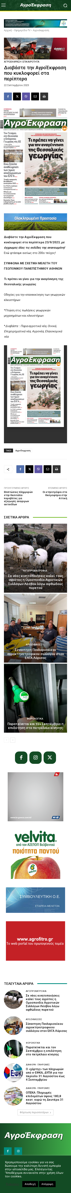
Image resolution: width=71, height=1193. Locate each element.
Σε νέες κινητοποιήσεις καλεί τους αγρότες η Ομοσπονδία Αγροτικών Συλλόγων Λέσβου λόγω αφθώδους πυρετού (35, 582)
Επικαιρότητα (30, 61)
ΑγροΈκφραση (23, 450)
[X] (17, 96)
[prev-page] (6, 740)
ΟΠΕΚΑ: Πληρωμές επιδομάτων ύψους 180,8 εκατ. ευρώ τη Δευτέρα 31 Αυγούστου (45, 1098)
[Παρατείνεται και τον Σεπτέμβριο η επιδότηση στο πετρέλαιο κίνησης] (35, 698)
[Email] (35, 96)
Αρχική (8, 30)
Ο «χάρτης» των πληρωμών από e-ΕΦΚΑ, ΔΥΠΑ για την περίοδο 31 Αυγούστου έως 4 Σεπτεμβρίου (45, 1074)
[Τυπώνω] (44, 96)
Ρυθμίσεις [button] (12, 1184)
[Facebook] (8, 96)
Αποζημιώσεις (35, 644)
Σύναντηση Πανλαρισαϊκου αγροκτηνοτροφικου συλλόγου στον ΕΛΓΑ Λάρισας (35, 654)
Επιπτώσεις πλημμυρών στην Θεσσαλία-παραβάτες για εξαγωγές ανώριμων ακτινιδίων (18, 498)
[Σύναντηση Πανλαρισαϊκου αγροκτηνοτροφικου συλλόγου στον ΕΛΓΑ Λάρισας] (35, 628)
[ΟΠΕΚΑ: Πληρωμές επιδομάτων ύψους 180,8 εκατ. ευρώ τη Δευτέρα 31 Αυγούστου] (13, 1096)
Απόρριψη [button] (47, 1184)
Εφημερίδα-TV (22, 30)
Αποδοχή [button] (30, 1184)
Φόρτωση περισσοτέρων (34, 1112)
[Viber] (26, 96)
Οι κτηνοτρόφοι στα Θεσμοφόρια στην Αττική (55, 495)
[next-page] (12, 740)
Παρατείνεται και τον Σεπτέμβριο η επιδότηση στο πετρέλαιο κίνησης (35, 726)
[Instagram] (35, 757)
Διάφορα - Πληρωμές (38, 1065)
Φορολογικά (35, 718)
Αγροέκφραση (41, 30)
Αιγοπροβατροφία (35, 570)
